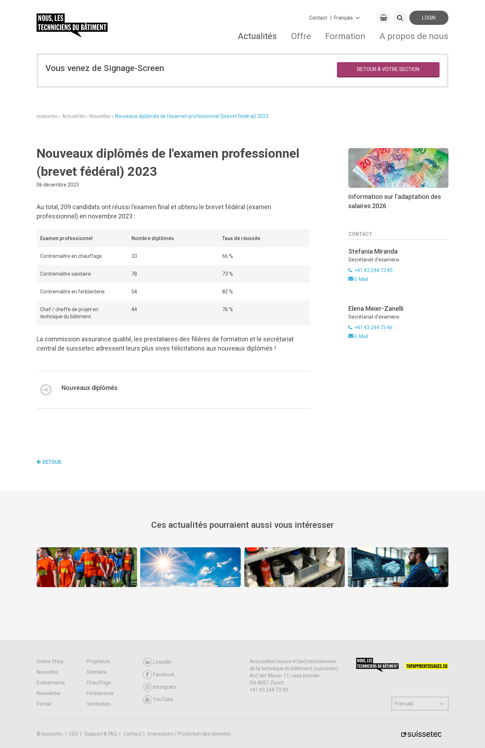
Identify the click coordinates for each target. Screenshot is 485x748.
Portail (44, 704)
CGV (74, 734)
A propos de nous (414, 36)
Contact (318, 18)
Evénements (51, 682)
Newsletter (49, 693)
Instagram (164, 687)
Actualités (257, 36)
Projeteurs (98, 661)
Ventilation (99, 704)
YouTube (163, 699)
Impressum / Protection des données (189, 734)
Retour (52, 462)
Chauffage (99, 682)
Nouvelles (47, 672)
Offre (301, 36)
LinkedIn (162, 662)
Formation (345, 36)
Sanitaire (97, 672)
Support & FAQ (101, 734)
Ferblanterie (100, 693)
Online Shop (50, 661)
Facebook (164, 674)
